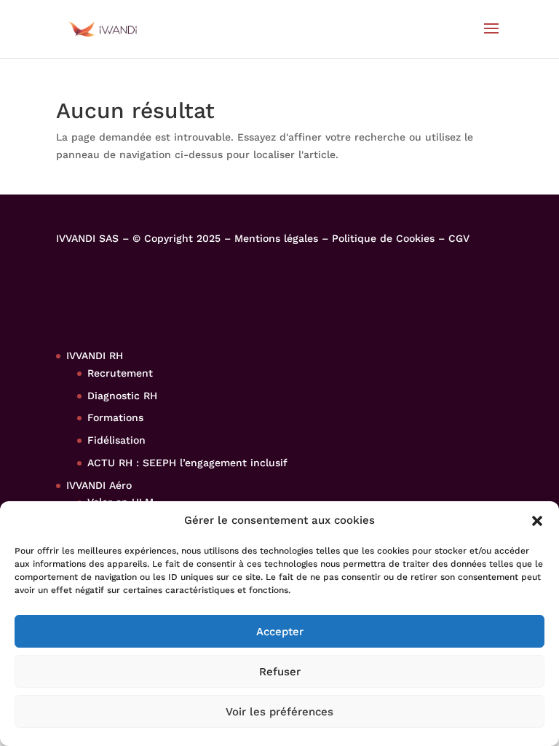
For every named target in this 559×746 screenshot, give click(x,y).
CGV (458, 238)
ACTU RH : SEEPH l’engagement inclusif (187, 462)
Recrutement (120, 373)
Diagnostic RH (122, 395)
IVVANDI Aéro (99, 485)
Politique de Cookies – (390, 238)
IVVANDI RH (94, 355)
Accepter (280, 631)
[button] (537, 521)
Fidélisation (116, 440)
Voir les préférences (279, 711)
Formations (115, 417)
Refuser (280, 671)
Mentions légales (276, 238)
